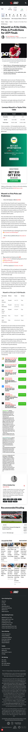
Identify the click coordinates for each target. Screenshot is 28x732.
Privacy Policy (10, 670)
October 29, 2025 (18, 265)
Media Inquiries (5, 611)
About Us (4, 601)
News (6, 21)
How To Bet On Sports (7, 652)
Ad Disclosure (4, 24)
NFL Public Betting (6, 663)
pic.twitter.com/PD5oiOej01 (11, 232)
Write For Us (4, 609)
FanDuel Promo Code (6, 624)
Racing (4, 524)
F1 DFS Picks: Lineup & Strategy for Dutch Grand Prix (11, 528)
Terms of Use (16, 670)
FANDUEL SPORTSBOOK (8, 386)
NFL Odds (4, 659)
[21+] (8, 723)
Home (2, 21)
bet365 (18, 199)
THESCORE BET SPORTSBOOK (9, 371)
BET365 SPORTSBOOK (11, 364)
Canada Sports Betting (7, 637)
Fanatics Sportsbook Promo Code (9, 627)
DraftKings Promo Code (7, 622)
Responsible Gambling (7, 608)
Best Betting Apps (6, 640)
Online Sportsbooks (6, 634)
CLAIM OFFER (14, 180)
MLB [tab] (6, 16)
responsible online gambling (11, 703)
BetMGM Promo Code (7, 617)
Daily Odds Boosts (6, 18)
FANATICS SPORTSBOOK (8, 403)
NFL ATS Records (5, 665)
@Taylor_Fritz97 (6, 258)
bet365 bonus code (17, 188)
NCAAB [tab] (24, 16)
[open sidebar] (2, 3)
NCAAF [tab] (13, 16)
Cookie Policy (23, 670)
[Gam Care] (12, 723)
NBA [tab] (17, 16)
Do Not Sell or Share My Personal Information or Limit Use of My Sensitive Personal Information (14, 719)
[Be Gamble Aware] (7, 727)
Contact (3, 602)
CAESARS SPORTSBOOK (8, 394)
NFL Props (4, 661)
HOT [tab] (3, 16)
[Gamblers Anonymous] (15, 727)
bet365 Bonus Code (6, 621)
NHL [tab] (21, 16)
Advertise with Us (6, 606)
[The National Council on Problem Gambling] (22, 727)
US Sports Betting (5, 635)
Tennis (11, 21)
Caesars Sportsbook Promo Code (9, 626)
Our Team (4, 604)
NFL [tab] (10, 16)
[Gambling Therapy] (18, 723)
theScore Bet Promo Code (7, 619)
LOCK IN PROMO (14, 159)
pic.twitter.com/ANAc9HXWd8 (10, 262)
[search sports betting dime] (26, 2)
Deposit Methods (5, 642)
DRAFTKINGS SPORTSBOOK (8, 379)
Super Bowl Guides (6, 648)
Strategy (3, 653)
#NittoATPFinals (8, 260)
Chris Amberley (10, 36)
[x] (24, 486)
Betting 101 (4, 650)
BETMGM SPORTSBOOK (11, 358)
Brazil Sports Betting (6, 639)
